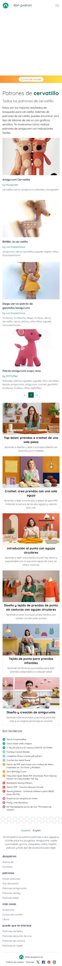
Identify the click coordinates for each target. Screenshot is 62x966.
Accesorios (8, 909)
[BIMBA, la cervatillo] (31, 218)
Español (25, 830)
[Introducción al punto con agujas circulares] (31, 529)
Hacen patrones (11, 878)
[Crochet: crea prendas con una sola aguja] (31, 472)
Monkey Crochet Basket (18, 752)
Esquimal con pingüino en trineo (22, 798)
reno (44, 380)
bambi (6, 384)
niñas (39, 321)
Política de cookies (15, 962)
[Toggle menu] (57, 5)
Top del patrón (10, 883)
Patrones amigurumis (14, 888)
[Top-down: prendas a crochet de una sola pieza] (31, 419)
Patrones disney (11, 893)
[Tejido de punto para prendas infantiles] (31, 640)
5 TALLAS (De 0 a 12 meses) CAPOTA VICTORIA (29, 747)
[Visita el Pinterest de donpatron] (48, 962)
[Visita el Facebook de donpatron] (43, 962)
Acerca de (8, 862)
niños (55, 251)
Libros (5, 919)
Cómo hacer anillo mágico (19, 743)
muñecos (7, 387)
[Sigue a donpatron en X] (38, 962)
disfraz (25, 321)
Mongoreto (12, 184)
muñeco (18, 387)
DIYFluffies (12, 376)
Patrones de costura (13, 940)
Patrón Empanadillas (16, 739)
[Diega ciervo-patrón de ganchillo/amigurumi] (31, 280)
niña (32, 321)
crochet (42, 384)
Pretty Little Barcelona (17, 802)
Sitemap (30, 962)
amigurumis (17, 384)
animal (17, 380)
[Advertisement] (31, 43)
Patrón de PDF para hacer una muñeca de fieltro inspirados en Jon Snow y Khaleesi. (30, 766)
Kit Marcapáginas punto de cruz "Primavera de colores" (29, 808)
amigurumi (28, 189)
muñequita (20, 317)
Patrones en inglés (12, 945)
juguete (39, 251)
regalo (47, 251)
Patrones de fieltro (12, 931)
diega (30, 317)
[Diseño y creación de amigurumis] (31, 693)
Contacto (7, 866)
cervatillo (7, 189)
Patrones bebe (10, 897)
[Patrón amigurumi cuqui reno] (31, 347)
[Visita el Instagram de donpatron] (54, 962)
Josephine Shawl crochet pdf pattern (24, 756)
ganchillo (52, 384)
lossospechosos (11, 255)
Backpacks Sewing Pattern (19, 783)
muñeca (38, 317)
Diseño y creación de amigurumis (31, 712)
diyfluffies (36, 387)
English (37, 830)
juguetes (27, 380)
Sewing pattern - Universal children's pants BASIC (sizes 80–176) (30, 793)
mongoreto (52, 189)
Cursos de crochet (31, 79)
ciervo (17, 189)
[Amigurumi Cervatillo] (31, 156)
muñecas (7, 317)
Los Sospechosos (15, 246)
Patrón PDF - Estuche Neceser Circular (25, 787)
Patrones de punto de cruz (17, 936)
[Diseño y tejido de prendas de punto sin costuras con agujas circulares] (31, 586)
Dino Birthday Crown (16, 771)
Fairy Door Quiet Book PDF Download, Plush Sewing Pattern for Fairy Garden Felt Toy (32, 777)
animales (40, 189)
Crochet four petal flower (19, 760)
